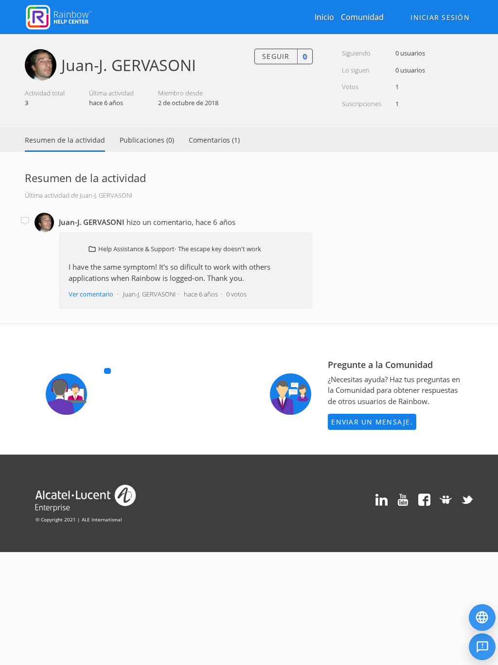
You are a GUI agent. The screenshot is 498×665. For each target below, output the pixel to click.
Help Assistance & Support (136, 248)
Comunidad (362, 17)
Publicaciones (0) (147, 140)
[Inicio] (59, 16)
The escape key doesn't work (219, 248)
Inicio (324, 17)
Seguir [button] (276, 56)
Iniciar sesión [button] (440, 17)
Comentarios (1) (214, 140)
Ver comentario (91, 294)
